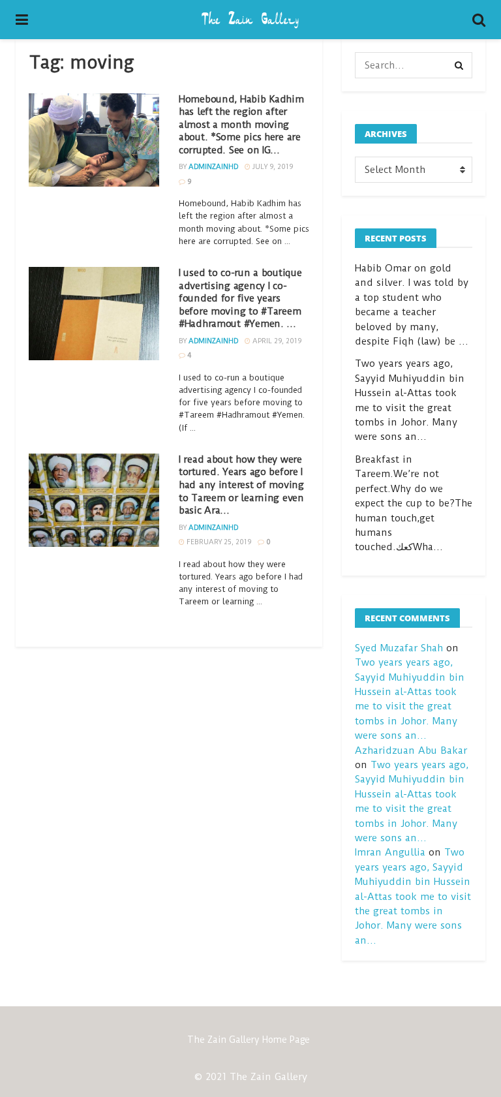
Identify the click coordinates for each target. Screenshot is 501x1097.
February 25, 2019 (218, 542)
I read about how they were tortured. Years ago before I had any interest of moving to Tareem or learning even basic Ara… (241, 485)
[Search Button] (459, 65)
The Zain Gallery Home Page (248, 1039)
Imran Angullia (390, 852)
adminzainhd (213, 166)
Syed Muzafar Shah (399, 648)
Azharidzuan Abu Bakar (411, 750)
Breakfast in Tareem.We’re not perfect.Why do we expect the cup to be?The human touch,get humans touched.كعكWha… (413, 503)
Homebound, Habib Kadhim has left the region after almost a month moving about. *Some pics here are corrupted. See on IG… (241, 124)
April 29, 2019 (275, 341)
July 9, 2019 (271, 166)
